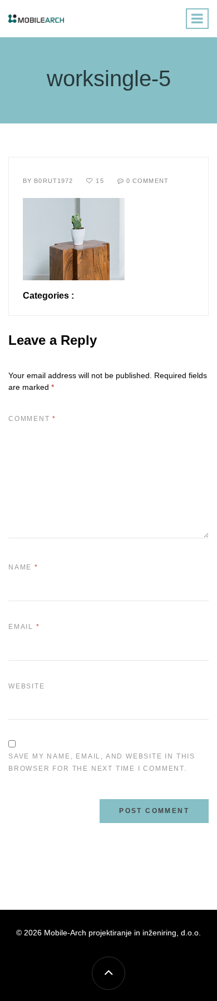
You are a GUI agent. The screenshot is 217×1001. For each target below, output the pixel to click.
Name (23, 567)
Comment (32, 419)
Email (24, 627)
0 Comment (147, 180)
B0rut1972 (53, 180)
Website (26, 686)
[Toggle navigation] (197, 18)
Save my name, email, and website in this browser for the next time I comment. (101, 762)
